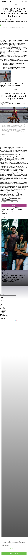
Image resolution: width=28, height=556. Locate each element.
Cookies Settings (14, 548)
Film (1, 304)
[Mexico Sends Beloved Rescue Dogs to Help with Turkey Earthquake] (5, 71)
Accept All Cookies (14, 553)
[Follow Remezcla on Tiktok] (17, 214)
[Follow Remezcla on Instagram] (10, 214)
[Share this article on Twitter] (9, 30)
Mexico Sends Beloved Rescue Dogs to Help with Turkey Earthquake (13, 84)
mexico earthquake (12, 86)
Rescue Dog (18, 195)
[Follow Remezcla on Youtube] (14, 214)
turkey (23, 195)
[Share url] (1, 38)
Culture (16, 4)
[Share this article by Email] (12, 30)
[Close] (26, 539)
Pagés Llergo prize (22, 48)
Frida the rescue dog (13, 41)
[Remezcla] (6, 1)
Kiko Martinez (5, 102)
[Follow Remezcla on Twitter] (7, 214)
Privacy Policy (9, 209)
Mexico (4, 86)
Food (1, 306)
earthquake (7, 195)
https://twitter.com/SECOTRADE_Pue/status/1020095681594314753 (14, 68)
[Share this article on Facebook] (5, 30)
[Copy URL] (3, 34)
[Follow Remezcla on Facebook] (3, 214)
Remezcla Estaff (6, 19)
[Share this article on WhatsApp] (2, 30)
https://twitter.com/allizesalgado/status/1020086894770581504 (13, 64)
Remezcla (12, 4)
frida (1, 86)
